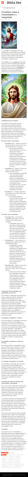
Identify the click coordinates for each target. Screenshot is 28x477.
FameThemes (23, 475)
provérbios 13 (11, 457)
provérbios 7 (10, 465)
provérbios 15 (17, 457)
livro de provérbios (19, 454)
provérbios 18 (17, 459)
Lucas (2, 19)
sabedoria (16, 62)
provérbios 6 (22, 464)
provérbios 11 (4, 457)
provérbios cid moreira (19, 465)
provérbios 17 (11, 459)
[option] (15, 8)
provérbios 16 (4, 459)
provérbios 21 (17, 460)
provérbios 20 (10, 460)
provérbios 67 (4, 465)
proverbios (12, 456)
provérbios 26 (17, 462)
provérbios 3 (4, 464)
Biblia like (14, 2)
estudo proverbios (11, 454)
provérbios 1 (18, 456)
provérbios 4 (10, 464)
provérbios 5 (16, 464)
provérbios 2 (4, 460)
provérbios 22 (4, 462)
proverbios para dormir (16, 467)
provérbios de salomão (6, 467)
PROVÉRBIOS (12, 452)
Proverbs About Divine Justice (11, 8)
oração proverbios (5, 456)
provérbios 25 (11, 462)
